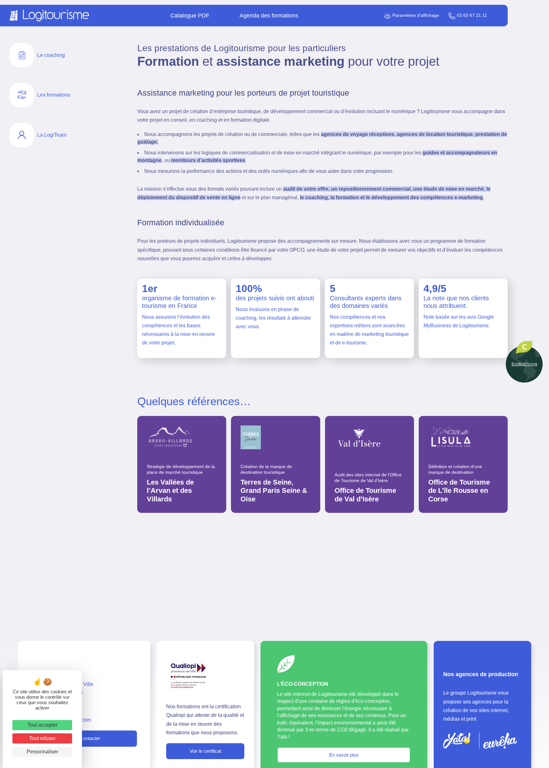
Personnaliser (42, 751)
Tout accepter (42, 725)
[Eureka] (500, 741)
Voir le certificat (205, 751)
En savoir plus (344, 755)
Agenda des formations (269, 15)
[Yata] (457, 741)
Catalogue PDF (189, 15)
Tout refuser (42, 738)
